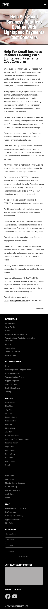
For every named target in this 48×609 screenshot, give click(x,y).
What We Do (10, 327)
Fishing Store (10, 428)
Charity (8, 465)
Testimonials (10, 348)
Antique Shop (10, 461)
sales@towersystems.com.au (16, 300)
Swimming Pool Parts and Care (17, 439)
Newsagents (10, 402)
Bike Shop (9, 406)
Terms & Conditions (12, 351)
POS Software (10, 512)
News (7, 330)
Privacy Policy (10, 355)
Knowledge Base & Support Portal (18, 369)
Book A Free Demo (12, 388)
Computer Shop (11, 486)
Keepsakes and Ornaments (15, 508)
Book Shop (9, 475)
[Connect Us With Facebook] (7, 595)
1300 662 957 (36, 300)
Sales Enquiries (11, 384)
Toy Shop (8, 409)
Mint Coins (9, 523)
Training (8, 391)
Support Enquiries (12, 380)
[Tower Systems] (6, 4)
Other (7, 497)
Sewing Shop (10, 454)
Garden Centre (11, 417)
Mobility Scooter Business (15, 483)
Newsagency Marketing (14, 515)
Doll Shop (9, 457)
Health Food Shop (12, 435)
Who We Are (10, 323)
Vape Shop (9, 446)
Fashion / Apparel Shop (14, 490)
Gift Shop (8, 413)
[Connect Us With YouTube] (14, 595)
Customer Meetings (12, 373)
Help (7, 366)
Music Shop (9, 479)
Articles (8, 344)
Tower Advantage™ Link (14, 377)
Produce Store (10, 420)
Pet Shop (8, 424)
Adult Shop (9, 494)
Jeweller (8, 431)
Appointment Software (13, 519)
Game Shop (9, 450)
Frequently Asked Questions (16, 334)
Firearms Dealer (11, 442)
